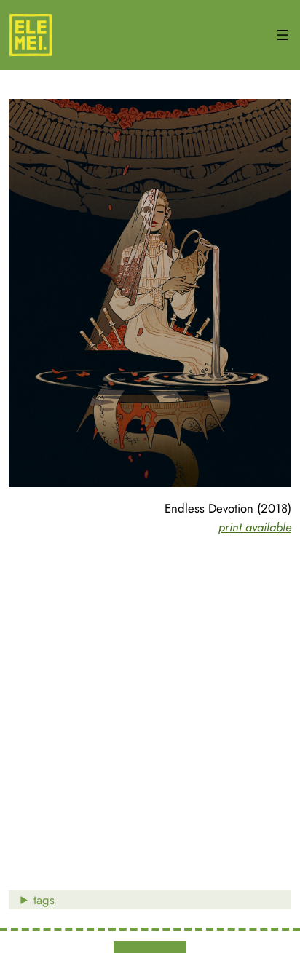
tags (44, 900)
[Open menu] (282, 35)
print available (254, 527)
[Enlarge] (272, 118)
